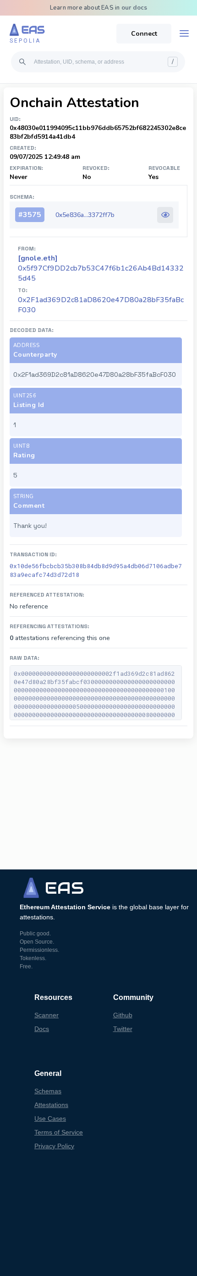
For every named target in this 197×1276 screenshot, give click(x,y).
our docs (134, 8)
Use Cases (50, 1118)
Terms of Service (58, 1132)
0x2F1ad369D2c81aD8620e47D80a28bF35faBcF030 (101, 305)
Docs (41, 1028)
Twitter (122, 1028)
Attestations (51, 1104)
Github (122, 1015)
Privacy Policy (54, 1146)
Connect (144, 33)
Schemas (47, 1091)
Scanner (46, 1015)
